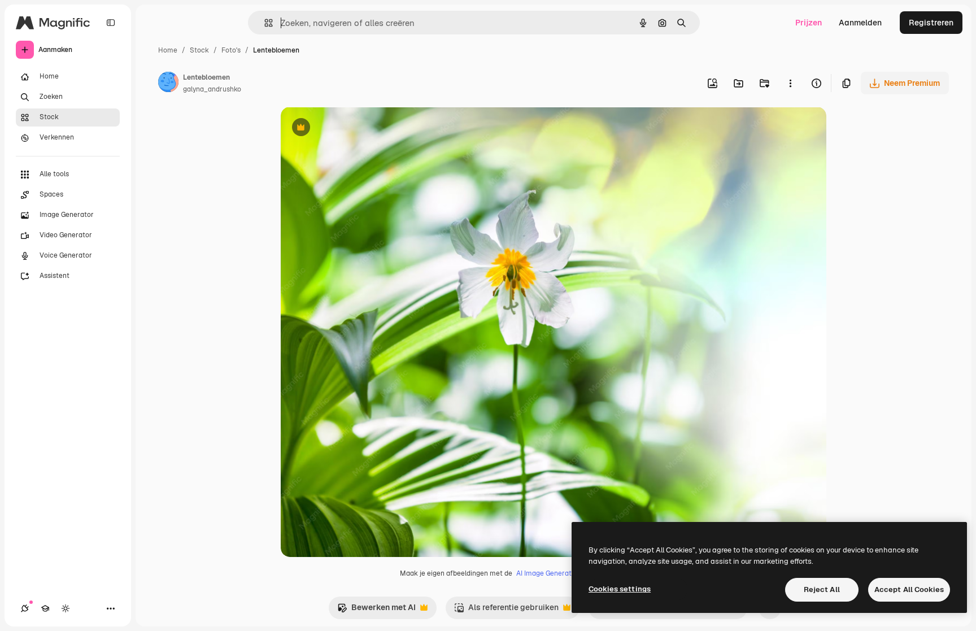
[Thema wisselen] (65, 608)
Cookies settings (620, 589)
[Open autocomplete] (264, 23)
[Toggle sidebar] (111, 23)
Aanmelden (860, 23)
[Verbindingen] (25, 608)
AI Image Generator (547, 573)
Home (167, 50)
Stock (199, 50)
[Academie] (45, 608)
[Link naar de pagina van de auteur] (168, 83)
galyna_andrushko (212, 89)
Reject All (822, 589)
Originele (355, 128)
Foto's (231, 50)
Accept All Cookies (909, 589)
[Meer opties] (790, 83)
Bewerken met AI (376, 610)
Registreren (931, 23)
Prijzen (808, 23)
